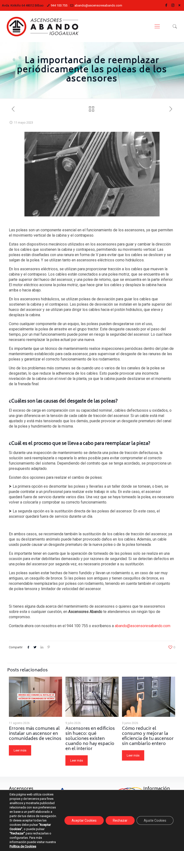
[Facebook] (166, 5)
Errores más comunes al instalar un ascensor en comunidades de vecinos (35, 734)
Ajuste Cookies (155, 820)
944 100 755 (59, 5)
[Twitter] (179, 5)
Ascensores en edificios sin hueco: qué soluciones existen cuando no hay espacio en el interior (90, 739)
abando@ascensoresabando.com (98, 5)
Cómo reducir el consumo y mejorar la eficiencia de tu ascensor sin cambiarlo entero (148, 736)
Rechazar (120, 820)
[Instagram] (172, 5)
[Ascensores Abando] (43, 26)
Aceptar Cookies (84, 820)
